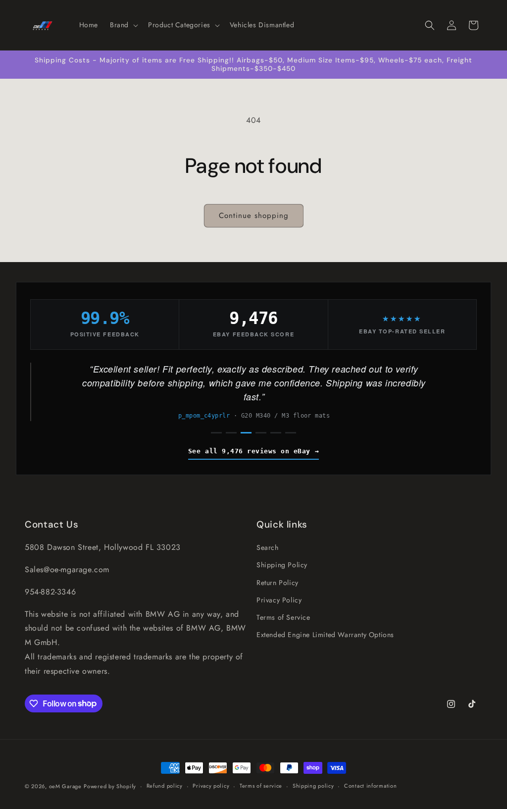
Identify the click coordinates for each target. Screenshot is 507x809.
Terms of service (261, 786)
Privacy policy (211, 786)
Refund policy (165, 786)
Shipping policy (313, 786)
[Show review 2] (231, 432)
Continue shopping (254, 215)
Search (267, 547)
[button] (123, 24)
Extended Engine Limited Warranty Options (325, 635)
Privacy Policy (279, 600)
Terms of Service (283, 617)
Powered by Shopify (110, 786)
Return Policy (277, 583)
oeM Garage (65, 786)
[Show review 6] (290, 432)
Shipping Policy (281, 565)
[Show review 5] (275, 432)
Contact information (370, 786)
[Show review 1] (216, 432)
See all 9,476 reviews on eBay (249, 451)
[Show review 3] (246, 432)
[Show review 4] (260, 432)
